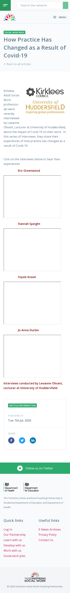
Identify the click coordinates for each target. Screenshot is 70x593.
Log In (8, 529)
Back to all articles (18, 64)
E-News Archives (50, 529)
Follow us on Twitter (39, 468)
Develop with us (14, 545)
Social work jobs (14, 556)
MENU (62, 17)
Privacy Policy (48, 535)
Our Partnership (15, 535)
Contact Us (46, 540)
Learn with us (13, 540)
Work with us (12, 550)
